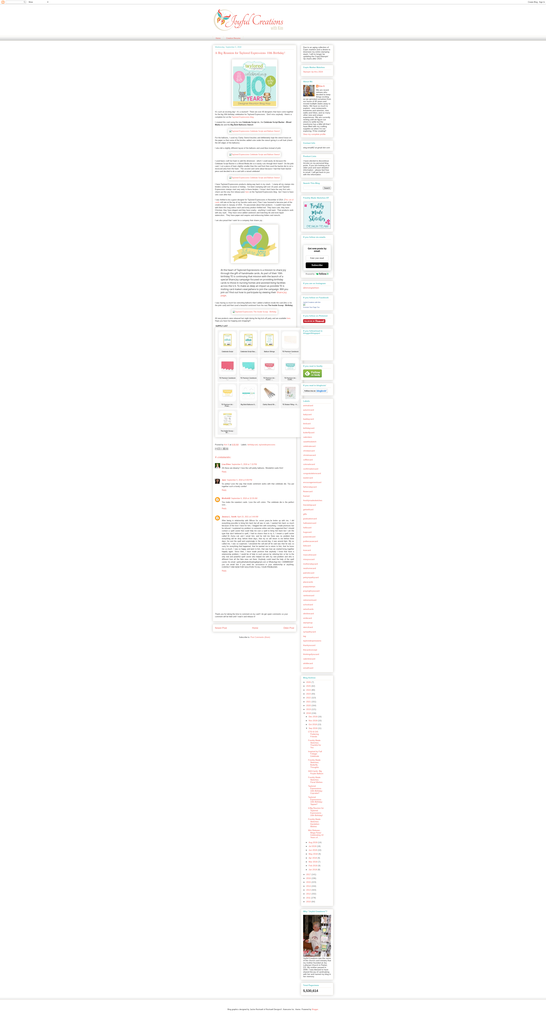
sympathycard (309, 632)
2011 (308, 898)
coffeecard (308, 460)
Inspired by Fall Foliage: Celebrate (315, 753)
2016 (308, 878)
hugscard (307, 532)
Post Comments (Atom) (260, 637)
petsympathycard (311, 577)
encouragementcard (312, 482)
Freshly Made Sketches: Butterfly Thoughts (314, 763)
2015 (308, 882)
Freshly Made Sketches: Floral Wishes (315, 779)
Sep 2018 (313, 728)
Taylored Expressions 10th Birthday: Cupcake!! (315, 789)
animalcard (308, 405)
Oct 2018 (313, 724)
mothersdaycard (310, 564)
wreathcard (308, 668)
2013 (308, 890)
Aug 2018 (313, 842)
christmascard (309, 455)
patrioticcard (308, 573)
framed (306, 496)
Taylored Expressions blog (243, 117)
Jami (224, 480)
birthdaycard (253, 445)
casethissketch (309, 441)
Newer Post (221, 628)
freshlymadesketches (312, 500)
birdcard (307, 423)
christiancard (309, 451)
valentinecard (309, 659)
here (247, 192)
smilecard (307, 618)
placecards (308, 582)
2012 (308, 894)
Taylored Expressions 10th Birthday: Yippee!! (315, 800)
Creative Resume (233, 38)
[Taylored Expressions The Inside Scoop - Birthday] (254, 312)
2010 (308, 901)
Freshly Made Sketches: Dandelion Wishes (314, 822)
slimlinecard (308, 613)
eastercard (308, 478)
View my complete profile (314, 134)
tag (304, 636)
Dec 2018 (313, 716)
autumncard (308, 410)
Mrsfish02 (226, 498)
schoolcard (308, 604)
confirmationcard (310, 469)
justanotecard (309, 537)
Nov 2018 (313, 720)
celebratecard (309, 446)
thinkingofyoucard (311, 654)
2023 (308, 694)
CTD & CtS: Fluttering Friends (313, 734)
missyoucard (309, 559)
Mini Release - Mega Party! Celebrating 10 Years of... (315, 834)
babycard (307, 414)
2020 (308, 705)
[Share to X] (221, 448)
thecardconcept (310, 650)
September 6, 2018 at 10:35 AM (244, 498)
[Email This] (216, 448)
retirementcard (309, 600)
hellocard (307, 527)
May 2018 (313, 854)
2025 (308, 686)
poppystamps (309, 586)
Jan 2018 (313, 869)
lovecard (307, 550)
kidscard (307, 546)
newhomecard (309, 568)
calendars (307, 437)
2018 (308, 713)
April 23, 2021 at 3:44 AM (247, 517)
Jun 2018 (313, 850)
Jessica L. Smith (229, 517)
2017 (308, 874)
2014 (308, 886)
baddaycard (308, 419)
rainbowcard (308, 595)
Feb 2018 (313, 865)
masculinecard (309, 555)
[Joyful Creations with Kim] (304, 305)
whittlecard (308, 663)
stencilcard (308, 627)
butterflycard (308, 432)
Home (218, 38)
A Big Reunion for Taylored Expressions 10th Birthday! (316, 811)
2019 (308, 709)
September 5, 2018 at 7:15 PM (244, 464)
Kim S (227, 445)
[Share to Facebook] (224, 448)
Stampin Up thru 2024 (313, 72)
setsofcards (308, 609)
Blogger (315, 1009)
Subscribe (317, 265)
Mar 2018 (313, 862)
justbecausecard (310, 541)
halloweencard (309, 523)
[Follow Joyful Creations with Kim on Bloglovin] (315, 392)
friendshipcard (309, 505)
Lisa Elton (226, 464)
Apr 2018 (313, 858)
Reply (224, 472)
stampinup (308, 622)
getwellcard (308, 509)
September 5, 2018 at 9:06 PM (239, 480)
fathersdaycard (310, 487)
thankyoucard (309, 645)
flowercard (308, 491)
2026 (308, 682)
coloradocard (309, 464)
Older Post (288, 628)
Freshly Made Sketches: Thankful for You (314, 744)
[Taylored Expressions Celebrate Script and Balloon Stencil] (254, 131)
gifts (305, 514)
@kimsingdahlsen (311, 288)
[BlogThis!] (219, 448)
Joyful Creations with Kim (311, 302)
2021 (308, 701)
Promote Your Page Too (311, 307)
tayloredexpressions (267, 445)
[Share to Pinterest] (227, 448)
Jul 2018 (313, 846)
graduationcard (310, 518)
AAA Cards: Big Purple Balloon (315, 772)
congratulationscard (312, 473)
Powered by (310, 274)
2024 (308, 690)
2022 (308, 697)
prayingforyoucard (311, 591)
